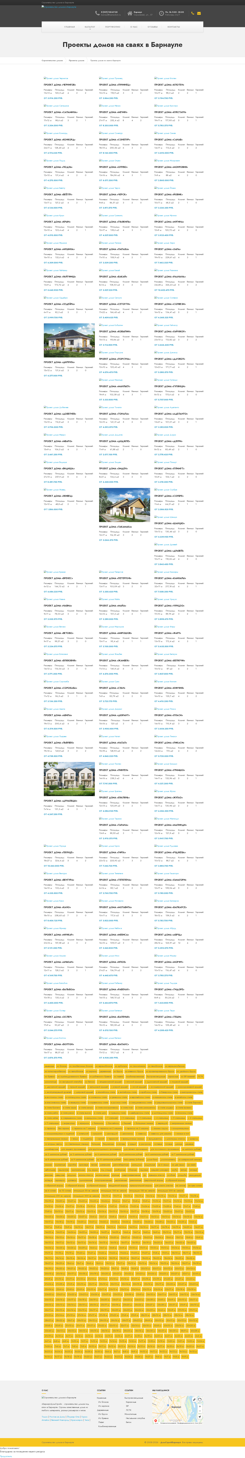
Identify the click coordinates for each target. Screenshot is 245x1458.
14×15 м (133, 1227)
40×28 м (195, 1330)
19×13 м (142, 1263)
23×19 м (191, 1289)
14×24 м (71, 1232)
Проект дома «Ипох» (112, 962)
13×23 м (115, 1221)
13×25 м (137, 1221)
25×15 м (83, 1304)
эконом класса (86, 1175)
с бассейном (112, 1123)
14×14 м (122, 1227)
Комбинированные (107, 1426)
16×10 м (49, 1242)
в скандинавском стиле (140, 1102)
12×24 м (60, 1216)
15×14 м (49, 1237)
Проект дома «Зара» (167, 249)
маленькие (105, 1164)
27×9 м (134, 1315)
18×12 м (197, 1252)
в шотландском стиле (162, 1112)
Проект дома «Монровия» (171, 167)
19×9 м (134, 1268)
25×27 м (150, 1304)
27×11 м (193, 1310)
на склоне (180, 1185)
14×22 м (49, 1232)
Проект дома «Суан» (112, 688)
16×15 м (103, 1242)
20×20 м (105, 1273)
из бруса (118, 1071)
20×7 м (186, 1273)
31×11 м (80, 1325)
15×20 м (114, 1237)
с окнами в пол (182, 1133)
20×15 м (49, 1273)
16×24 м (49, 1247)
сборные (132, 1169)
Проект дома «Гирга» (112, 852)
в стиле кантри (86, 1107)
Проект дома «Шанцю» (169, 523)
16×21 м (169, 1242)
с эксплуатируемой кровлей (58, 1092)
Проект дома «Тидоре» (169, 989)
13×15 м (187, 1216)
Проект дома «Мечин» (113, 112)
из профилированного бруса (160, 1071)
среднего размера (160, 1169)
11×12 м (177, 1201)
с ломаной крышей (179, 1081)
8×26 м (78, 1351)
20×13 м (179, 1268)
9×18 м (68, 1356)
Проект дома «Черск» (113, 194)
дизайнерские (51, 1149)
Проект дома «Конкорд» (59, 139)
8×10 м (92, 1346)
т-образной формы (54, 1185)
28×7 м (70, 1320)
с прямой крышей (76, 1086)
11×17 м (70, 1206)
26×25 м (150, 1310)
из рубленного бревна (100, 1076)
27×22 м (114, 1315)
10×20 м (60, 1201)
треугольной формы (153, 1180)
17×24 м (124, 1252)
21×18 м (146, 1278)
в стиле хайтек (51, 1118)
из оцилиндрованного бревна (72, 1076)
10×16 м (172, 1195)
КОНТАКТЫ (174, 26)
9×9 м (185, 1356)
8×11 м (102, 1346)
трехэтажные (135, 1180)
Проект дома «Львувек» (59, 742)
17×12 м (154, 1247)
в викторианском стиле (191, 1092)
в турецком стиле (117, 1112)
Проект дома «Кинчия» (169, 688)
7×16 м (132, 1341)
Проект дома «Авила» (58, 715)
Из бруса (102, 1414)
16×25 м (60, 1247)
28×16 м (189, 1315)
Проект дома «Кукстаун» (170, 112)
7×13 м (103, 1341)
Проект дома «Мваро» (58, 441)
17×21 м (91, 1252)
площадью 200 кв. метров (170, 1190)
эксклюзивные (102, 1175)
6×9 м (65, 1341)
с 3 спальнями (144, 1118)
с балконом (97, 1123)
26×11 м (49, 1310)
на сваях (191, 1164)
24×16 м (60, 1299)
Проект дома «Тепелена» (115, 880)
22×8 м (70, 1289)
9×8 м (176, 1356)
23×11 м (102, 1289)
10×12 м (128, 1195)
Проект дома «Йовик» (168, 194)
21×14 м (103, 1278)
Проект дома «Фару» (167, 633)
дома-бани (152, 1159)
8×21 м (200, 1346)
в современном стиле (71, 1118)
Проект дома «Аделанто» (171, 413)
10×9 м (146, 1201)
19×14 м (153, 1263)
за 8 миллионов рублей (56, 1159)
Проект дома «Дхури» (168, 441)
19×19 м (49, 1268)
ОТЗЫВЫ (153, 26)
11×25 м (156, 1206)
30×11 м (170, 1320)
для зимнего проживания (73, 1149)
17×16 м (196, 1247)
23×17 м (169, 1289)
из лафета (118, 1076)
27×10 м (182, 1310)
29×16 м (115, 1320)
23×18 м (180, 1289)
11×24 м (145, 1206)
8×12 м (112, 1346)
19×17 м (186, 1263)
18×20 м (124, 1258)
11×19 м (91, 1206)
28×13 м (167, 1315)
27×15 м (71, 1315)
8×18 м (170, 1346)
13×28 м (160, 1221)
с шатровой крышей (83, 1092)
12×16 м (124, 1211)
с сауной (99, 1138)
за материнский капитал (189, 1159)
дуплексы (72, 1180)
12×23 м (49, 1216)
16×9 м (122, 1247)
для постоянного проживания (165, 1149)
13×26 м (148, 1221)
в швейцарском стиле (139, 1112)
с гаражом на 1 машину (83, 1128)
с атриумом (83, 1123)
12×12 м (80, 1211)
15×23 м (148, 1237)
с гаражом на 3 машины (137, 1128)
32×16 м (147, 1325)
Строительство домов (52, 60)
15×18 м (92, 1237)
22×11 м (92, 1284)
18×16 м (81, 1258)
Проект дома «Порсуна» (115, 359)
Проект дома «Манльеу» (114, 386)
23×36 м (129, 1294)
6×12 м (79, 1335)
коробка (72, 1164)
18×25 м (179, 1258)
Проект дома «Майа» (112, 605)
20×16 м (60, 1273)
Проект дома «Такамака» (115, 526)
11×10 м (156, 1201)
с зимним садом (160, 1128)
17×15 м (186, 1247)
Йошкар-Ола (73, 1416)
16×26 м (71, 1247)
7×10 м (74, 1341)
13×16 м (198, 1216)
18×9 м (99, 1263)
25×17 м (105, 1304)
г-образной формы (75, 1185)
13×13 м (166, 1216)
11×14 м (199, 1201)
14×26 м (94, 1232)
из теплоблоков (75, 1071)
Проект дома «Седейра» (59, 304)
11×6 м (177, 1206)
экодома (71, 1175)
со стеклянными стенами (77, 1144)
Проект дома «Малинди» (170, 825)
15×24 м (159, 1237)
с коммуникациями (180, 1128)
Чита (87, 1420)
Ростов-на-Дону (57, 1416)
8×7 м (117, 1351)
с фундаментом (154, 1138)
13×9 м (68, 1227)
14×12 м (100, 1227)
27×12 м (49, 1315)
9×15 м (193, 1351)
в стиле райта (51, 1112)
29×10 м (81, 1320)
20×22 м (128, 1273)
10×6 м (116, 1201)
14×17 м (155, 1227)
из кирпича (91, 1071)
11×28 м (167, 1206)
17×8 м (156, 1252)
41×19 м (49, 1335)
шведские (60, 1175)
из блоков (61, 1066)
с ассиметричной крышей (161, 1086)
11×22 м (123, 1206)
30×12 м (182, 1320)
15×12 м (188, 1232)
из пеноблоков (155, 1066)
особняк (171, 1175)
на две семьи (178, 1164)
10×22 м (83, 1201)
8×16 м (151, 1346)
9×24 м (128, 1356)
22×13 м (115, 1284)
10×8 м (136, 1201)
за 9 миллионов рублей (82, 1159)
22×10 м (81, 1284)
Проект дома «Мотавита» (115, 907)
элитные (115, 1175)
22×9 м (80, 1289)
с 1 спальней (111, 1118)
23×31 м (106, 1294)
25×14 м (71, 1304)
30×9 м (59, 1325)
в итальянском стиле (162, 1097)
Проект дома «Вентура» (59, 880)
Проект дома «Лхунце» (58, 852)
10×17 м (183, 1195)
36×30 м (150, 1330)
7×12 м (94, 1341)
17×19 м (70, 1252)
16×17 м (125, 1242)
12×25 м (71, 1216)
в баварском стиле (169, 1092)
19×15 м (164, 1263)
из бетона (90, 1081)
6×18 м (138, 1335)
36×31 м (162, 1330)
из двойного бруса (186, 1071)
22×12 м (103, 1284)
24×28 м (150, 1299)
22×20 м (170, 1284)
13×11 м (144, 1216)
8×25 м (68, 1351)
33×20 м (190, 1325)
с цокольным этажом (175, 1138)
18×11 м (186, 1252)
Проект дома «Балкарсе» (170, 907)
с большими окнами (143, 1123)
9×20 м (88, 1356)
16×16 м (114, 1242)
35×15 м (94, 1330)
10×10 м (106, 1195)
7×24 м (200, 1341)
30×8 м (48, 1325)
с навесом (141, 1133)
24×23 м (139, 1299)
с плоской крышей (133, 1081)
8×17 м (161, 1346)
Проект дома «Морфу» (168, 962)
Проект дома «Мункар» (58, 934)
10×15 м (161, 1195)
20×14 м (190, 1268)
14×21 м (198, 1227)
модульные (150, 1164)
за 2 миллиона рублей (56, 1154)
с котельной (82, 1133)
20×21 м (117, 1273)
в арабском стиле (148, 1092)
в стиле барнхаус (193, 1102)
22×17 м (159, 1284)
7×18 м (151, 1341)
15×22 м (136, 1237)
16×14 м (92, 1242)
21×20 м (168, 1278)
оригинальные (78, 1169)
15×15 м (60, 1237)
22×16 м (148, 1284)
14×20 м (187, 1227)
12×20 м (167, 1211)
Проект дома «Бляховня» (60, 660)
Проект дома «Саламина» (60, 112)
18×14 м (60, 1258)
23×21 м (61, 1294)
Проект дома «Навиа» (58, 605)
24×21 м (116, 1299)
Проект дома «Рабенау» (114, 989)
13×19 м (70, 1221)
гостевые (158, 1144)
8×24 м (58, 1351)
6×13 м (88, 1335)
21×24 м (49, 1284)
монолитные (50, 1081)
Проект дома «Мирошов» (115, 633)
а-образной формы (96, 1185)
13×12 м (155, 1216)
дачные (178, 1144)
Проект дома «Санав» (168, 139)
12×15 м (113, 1211)
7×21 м (181, 1341)
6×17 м (128, 1335)
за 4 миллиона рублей (105, 1154)
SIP (127, 1406)
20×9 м (48, 1278)
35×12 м (72, 1330)
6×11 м (69, 1335)
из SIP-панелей (188, 1076)
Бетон (128, 1422)
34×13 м (61, 1330)
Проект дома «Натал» (113, 742)
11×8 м (196, 1206)
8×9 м (134, 1351)
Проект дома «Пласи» (168, 715)
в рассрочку (145, 1144)
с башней (126, 1123)
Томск (44, 1416)
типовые (193, 1169)
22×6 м (60, 1289)
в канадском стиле (94, 1118)
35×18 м (117, 1330)
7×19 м (161, 1341)
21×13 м (92, 1278)
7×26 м (48, 1346)
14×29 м (116, 1232)
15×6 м (169, 1237)
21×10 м (59, 1278)
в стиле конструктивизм (107, 1107)
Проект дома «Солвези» (170, 304)
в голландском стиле (76, 1097)
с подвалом (86, 1138)
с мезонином (127, 1133)
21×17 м (135, 1278)
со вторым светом (53, 1144)
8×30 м (98, 1351)
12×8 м (112, 1216)
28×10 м (145, 1315)
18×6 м (70, 1263)
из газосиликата (137, 1066)
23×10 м (91, 1289)
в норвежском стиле (98, 1102)
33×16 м (179, 1325)
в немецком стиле (77, 1102)
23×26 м (95, 1294)
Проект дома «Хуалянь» (114, 797)
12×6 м (93, 1216)
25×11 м (193, 1299)
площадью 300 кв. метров (86, 1195)
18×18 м (102, 1258)
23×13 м (124, 1289)
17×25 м (135, 1252)
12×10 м (59, 1211)
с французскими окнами (132, 1138)
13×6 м (192, 1221)
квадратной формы (118, 1185)
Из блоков (103, 1402)
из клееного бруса (134, 1071)
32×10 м (113, 1325)
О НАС (134, 26)
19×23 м (93, 1268)
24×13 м (184, 1294)
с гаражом (50, 1128)
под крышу (93, 1169)
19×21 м (71, 1268)
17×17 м (48, 1252)
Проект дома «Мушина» (59, 249)
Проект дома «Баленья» (114, 1017)
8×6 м (108, 1351)
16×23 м (191, 1242)
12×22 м (190, 1211)
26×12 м (60, 1310)
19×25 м (105, 1268)
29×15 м (104, 1320)
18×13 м (49, 1258)
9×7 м (167, 1356)
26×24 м (139, 1310)
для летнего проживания (136, 1149)
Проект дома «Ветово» (58, 633)
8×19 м (180, 1346)
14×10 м (78, 1227)
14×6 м (126, 1232)
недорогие (63, 1169)
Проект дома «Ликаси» (169, 742)
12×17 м (135, 1211)
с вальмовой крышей (98, 1086)
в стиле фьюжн (84, 1112)
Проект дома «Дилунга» (59, 362)
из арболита (121, 1066)
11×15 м (49, 1206)
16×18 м (136, 1242)
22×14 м (126, 1284)
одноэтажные (85, 1180)
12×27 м (83, 1216)
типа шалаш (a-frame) (134, 1159)
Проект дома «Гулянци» (169, 386)
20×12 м (168, 1268)
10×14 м (150, 1195)
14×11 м (89, 1227)
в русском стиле (118, 1102)
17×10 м (133, 1247)
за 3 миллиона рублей (81, 1154)
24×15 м (49, 1299)
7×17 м (142, 1341)
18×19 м (113, 1258)
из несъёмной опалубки (70, 1081)
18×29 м (60, 1263)
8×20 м (190, 1346)
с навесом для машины (160, 1133)
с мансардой (111, 1133)
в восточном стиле (54, 1097)
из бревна (50, 1076)
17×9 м (165, 1252)
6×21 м (168, 1335)
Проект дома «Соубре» (169, 496)
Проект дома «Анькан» (58, 962)
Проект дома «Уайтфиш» (60, 276)
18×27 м (49, 1263)
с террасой (112, 1138)
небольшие (50, 1169)
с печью (74, 1138)
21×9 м (70, 1284)
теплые (183, 1169)
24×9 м (171, 1299)
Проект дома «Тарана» (113, 825)
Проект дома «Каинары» (170, 578)
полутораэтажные (103, 1180)
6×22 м (178, 1335)
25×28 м (162, 1304)
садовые (144, 1169)
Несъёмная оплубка (135, 1418)
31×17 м (91, 1325)
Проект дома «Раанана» (170, 276)
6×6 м (198, 1335)
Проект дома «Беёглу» (58, 194)
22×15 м (137, 1284)
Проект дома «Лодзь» (58, 167)
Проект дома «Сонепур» (114, 139)
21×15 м (114, 1278)
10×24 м (105, 1201)
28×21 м (49, 1320)
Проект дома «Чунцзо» (169, 605)
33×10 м (168, 1325)
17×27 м (146, 1252)
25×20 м (127, 1304)
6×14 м (98, 1335)
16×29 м (83, 1247)
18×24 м (168, 1258)
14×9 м (156, 1232)
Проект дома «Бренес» (58, 578)
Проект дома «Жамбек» (114, 660)
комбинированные (135, 1076)
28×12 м (156, 1315)
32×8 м (157, 1325)
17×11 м (143, 1247)
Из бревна (103, 1418)
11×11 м (167, 1201)
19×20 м (60, 1268)
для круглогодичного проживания (104, 1149)
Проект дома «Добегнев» (60, 413)
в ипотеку (121, 1144)
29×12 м (93, 1320)
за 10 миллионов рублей (109, 1159)
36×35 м (173, 1330)
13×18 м (60, 1221)
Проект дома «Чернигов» (60, 84)
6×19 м (148, 1335)
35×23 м (128, 1330)
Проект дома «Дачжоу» (169, 359)
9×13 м (173, 1351)
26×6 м (161, 1310)
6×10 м (59, 1335)
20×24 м (152, 1273)
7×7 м (66, 1346)
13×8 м (58, 1227)
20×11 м (157, 1268)
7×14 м (113, 1341)
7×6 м (58, 1346)
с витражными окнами (181, 1123)
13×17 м (49, 1221)
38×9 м (184, 1330)
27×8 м (124, 1315)
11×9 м (48, 1211)
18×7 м (80, 1263)
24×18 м (82, 1299)
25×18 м (116, 1304)
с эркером (193, 1138)
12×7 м (103, 1216)
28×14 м (178, 1315)
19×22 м (82, 1268)
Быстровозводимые (134, 1397)
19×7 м (115, 1268)
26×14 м (71, 1310)
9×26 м (138, 1356)
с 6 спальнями (195, 1118)
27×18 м (103, 1315)
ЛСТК (200, 1076)
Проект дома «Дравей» (169, 550)
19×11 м (120, 1263)
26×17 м (93, 1310)
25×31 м (173, 1304)
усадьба (182, 1175)
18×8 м (89, 1263)
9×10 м (143, 1351)
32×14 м (135, 1325)
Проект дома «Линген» (113, 770)
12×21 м (179, 1211)
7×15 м (123, 1341)
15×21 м (125, 1237)
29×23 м (137, 1320)
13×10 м (133, 1216)
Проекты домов (76, 60)
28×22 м (60, 1320)
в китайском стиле (183, 1097)
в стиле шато (100, 1112)
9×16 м (48, 1356)
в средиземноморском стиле (168, 1102)
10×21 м (71, 1201)
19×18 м (197, 1263)
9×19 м (77, 1356)
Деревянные (102, 1410)
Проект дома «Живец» (58, 496)
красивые (83, 1164)
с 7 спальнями (52, 1123)
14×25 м (83, 1232)
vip (144, 1175)
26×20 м (116, 1310)
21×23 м (190, 1278)
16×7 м (103, 1247)
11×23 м (134, 1206)
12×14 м (102, 1211)
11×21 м (113, 1206)
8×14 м (131, 1346)
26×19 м (105, 1310)
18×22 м (146, 1258)
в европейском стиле (140, 1097)
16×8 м (112, 1247)
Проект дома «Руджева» (170, 852)
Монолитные (130, 1414)
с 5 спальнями (178, 1118)
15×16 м (71, 1237)
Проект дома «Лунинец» (115, 84)
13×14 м (176, 1216)
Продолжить (6, 1456)
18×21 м (135, 1258)
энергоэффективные (131, 1175)
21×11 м (70, 1278)
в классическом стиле (55, 1102)
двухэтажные (121, 1180)
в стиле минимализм (145, 1107)
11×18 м (80, 1206)
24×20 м (105, 1299)
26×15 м (82, 1310)
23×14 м (136, 1289)
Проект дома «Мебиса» (114, 934)
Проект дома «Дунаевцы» (60, 800)
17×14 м (175, 1247)
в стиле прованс (184, 1107)
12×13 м (91, 1211)
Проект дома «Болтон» (59, 1044)
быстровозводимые (156, 1076)
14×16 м (144, 1227)
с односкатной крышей (156, 1081)
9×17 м (58, 1356)
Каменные (101, 1397)
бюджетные (108, 1144)
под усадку (106, 1169)
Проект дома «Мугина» (169, 221)
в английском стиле (127, 1092)
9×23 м (118, 1356)
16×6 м (93, 1247)
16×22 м (180, 1242)
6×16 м (118, 1335)
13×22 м (104, 1221)
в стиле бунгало (52, 1107)
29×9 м (148, 1320)
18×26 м (190, 1258)
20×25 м (163, 1273)
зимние (48, 1164)
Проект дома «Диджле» (114, 441)
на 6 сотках (50, 1190)
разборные (120, 1169)
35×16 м (105, 1330)
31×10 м (70, 1325)
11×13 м (188, 1201)
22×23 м (193, 1284)
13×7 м (48, 1227)
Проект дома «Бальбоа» (59, 989)
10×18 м (194, 1195)
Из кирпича (103, 1406)
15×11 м (177, 1232)
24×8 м (161, 1299)
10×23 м (94, 1201)
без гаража (63, 1128)
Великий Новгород (60, 1420)
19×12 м (131, 1263)
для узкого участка (164, 1185)
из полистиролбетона (55, 1071)
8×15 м (141, 1346)
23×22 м (72, 1294)
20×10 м (145, 1268)
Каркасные (131, 1402)
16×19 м (147, 1242)
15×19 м (103, 1237)
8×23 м (48, 1351)
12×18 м (145, 1211)
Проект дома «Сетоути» (114, 304)
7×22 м (190, 1341)
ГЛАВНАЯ (69, 26)
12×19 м (156, 1211)
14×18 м (165, 1227)
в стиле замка (69, 1107)
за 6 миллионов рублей (156, 1154)
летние (94, 1164)
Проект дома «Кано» (57, 907)
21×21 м (179, 1278)
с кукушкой (96, 1133)
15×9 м (199, 1237)
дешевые (189, 1144)
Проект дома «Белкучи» (169, 660)
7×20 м (171, 1341)
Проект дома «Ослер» (58, 1017)
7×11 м (84, 1341)
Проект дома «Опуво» (113, 167)
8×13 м (121, 1346)
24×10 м (151, 1294)
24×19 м (93, 1299)
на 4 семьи (163, 1164)
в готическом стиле (98, 1097)
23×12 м (113, 1289)
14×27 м (105, 1232)
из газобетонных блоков (81, 1066)
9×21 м (98, 1356)
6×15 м (108, 1335)
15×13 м (199, 1232)
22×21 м (182, 1284)
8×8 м (125, 1351)
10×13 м (139, 1195)
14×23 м (60, 1232)
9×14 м (183, 1351)
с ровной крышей (119, 1086)
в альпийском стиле (105, 1092)
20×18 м (83, 1273)
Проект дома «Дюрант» (114, 715)
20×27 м (175, 1273)
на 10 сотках (65, 1190)
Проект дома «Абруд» (168, 934)
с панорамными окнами (56, 1138)
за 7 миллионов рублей (182, 1154)
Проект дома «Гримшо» (169, 770)
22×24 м (49, 1289)
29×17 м (126, 1320)
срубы (175, 1169)
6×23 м (188, 1335)
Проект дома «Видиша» (59, 468)
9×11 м (153, 1351)
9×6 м (158, 1356)
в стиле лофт (127, 1107)
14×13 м (111, 1227)
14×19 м (176, 1227)
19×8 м (125, 1268)
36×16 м (139, 1330)
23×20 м (49, 1294)
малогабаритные (121, 1164)
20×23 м (140, 1273)
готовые (168, 1144)
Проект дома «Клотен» (169, 84)
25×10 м (182, 1299)
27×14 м (60, 1315)
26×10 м (194, 1304)
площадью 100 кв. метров (113, 1190)
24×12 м (173, 1294)
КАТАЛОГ (90, 26)
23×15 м (147, 1289)
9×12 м (163, 1351)
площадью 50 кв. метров (86, 1190)
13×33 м (171, 1221)
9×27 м (149, 1356)
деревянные (105, 1071)
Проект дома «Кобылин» (115, 331)
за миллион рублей (191, 1149)
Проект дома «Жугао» (168, 797)
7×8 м (75, 1346)
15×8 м (189, 1237)
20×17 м (72, 1273)
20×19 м (94, 1273)
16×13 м (81, 1242)
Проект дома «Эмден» (113, 468)
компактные (60, 1164)
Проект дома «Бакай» (113, 276)
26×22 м (127, 1310)
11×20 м (102, 1206)
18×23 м (157, 1258)
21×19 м (157, 1278)
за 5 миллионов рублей (130, 1154)
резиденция (195, 1175)
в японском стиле (184, 1112)
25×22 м (139, 1304)
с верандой (161, 1123)
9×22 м (108, 1356)
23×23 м (83, 1294)
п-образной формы (175, 1180)
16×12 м (71, 1242)
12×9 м (122, 1216)
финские (49, 1175)
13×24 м (126, 1221)
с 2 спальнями (128, 1118)
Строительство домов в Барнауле (58, 1442)
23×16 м (158, 1289)
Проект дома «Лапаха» (114, 249)
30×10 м (159, 1320)
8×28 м (88, 1351)
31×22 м (102, 1325)
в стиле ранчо (67, 1112)
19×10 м (110, 1263)
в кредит (132, 1144)
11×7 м (187, 1206)
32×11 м (124, 1325)
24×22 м (127, 1299)
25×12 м (49, 1304)
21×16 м (125, 1278)
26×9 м (171, 1310)
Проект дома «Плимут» (169, 468)
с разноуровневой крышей (189, 1086)
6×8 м (57, 1341)
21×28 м (60, 1284)
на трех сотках (195, 1185)
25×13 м (60, 1304)
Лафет (101, 1422)
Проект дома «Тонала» (114, 413)
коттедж (48, 1180)
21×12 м (81, 1278)
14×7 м (136, 1232)
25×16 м (94, 1304)
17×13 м (165, 1247)
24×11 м (162, 1294)
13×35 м (182, 1221)
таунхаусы (60, 1180)
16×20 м (158, 1242)
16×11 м (60, 1242)
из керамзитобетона (174, 1066)
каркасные (173, 1076)
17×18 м (59, 1252)
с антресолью (68, 1123)
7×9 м (83, 1346)
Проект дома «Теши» (167, 1017)
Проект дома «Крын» (57, 221)
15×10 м (167, 1232)
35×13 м (83, 1330)
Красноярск (77, 1420)
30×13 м (193, 1320)
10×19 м (49, 1201)
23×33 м (117, 1294)
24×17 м (71, 1299)
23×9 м (140, 1294)
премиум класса (156, 1175)
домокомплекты (167, 1159)
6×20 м (158, 1335)
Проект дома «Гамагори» (170, 880)
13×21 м (93, 1221)
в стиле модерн (165, 1107)
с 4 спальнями (161, 1118)
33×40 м (49, 1330)
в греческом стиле (118, 1097)
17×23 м (113, 1252)
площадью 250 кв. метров (57, 1195)
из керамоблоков (104, 1066)
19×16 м (175, 1263)
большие (96, 1144)
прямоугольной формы (141, 1185)
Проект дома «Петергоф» (115, 578)
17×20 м (81, 1252)
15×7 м (179, 1237)
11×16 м (59, 1206)
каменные (49, 1066)
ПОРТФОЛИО (112, 26)
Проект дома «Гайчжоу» (170, 331)
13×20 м (81, 1221)
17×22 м (102, 1252)
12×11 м (69, 1211)
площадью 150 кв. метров (142, 1190)
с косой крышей (138, 1086)
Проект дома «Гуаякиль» (115, 221)
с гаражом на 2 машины (110, 1128)
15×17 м (81, 1237)
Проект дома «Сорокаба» (60, 688)
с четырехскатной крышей (110, 1081)
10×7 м (126, 1201)
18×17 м (92, 1258)
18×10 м (176, 1252)
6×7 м (48, 1341)
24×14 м (195, 1294)
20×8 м (196, 1273)
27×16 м (82, 1315)
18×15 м (70, 1258)
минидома (137, 1164)
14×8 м (146, 1232)
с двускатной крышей (55, 1086)
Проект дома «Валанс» (114, 1044)
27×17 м (92, 1315)
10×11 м (117, 1195)
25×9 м (183, 1304)
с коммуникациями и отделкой (59, 1133)
